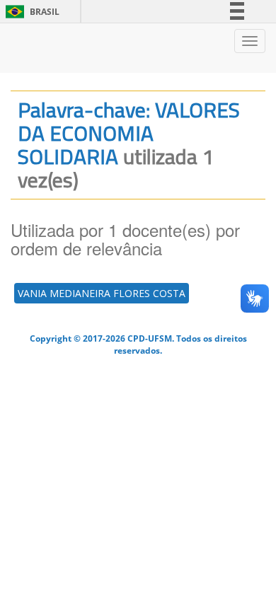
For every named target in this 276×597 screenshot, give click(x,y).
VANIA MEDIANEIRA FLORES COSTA (101, 293)
